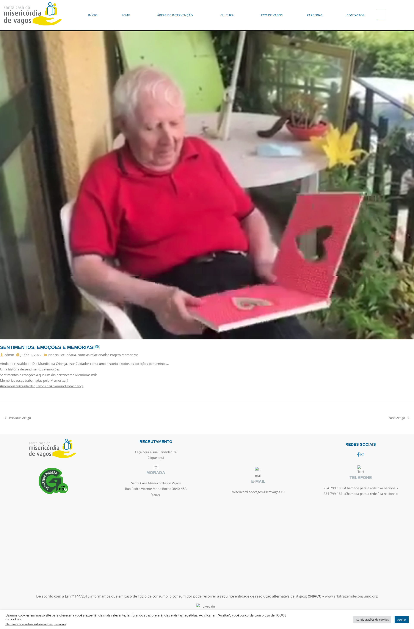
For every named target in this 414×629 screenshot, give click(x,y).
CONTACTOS (355, 15)
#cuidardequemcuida (34, 386)
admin (9, 355)
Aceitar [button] (401, 619)
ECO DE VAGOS (272, 15)
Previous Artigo (20, 418)
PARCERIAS (315, 15)
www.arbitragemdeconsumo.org (351, 596)
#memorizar (9, 386)
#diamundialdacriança (66, 386)
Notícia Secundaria (62, 355)
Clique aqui (155, 457)
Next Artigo (397, 418)
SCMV (126, 15)
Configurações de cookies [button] (372, 619)
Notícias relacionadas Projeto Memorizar (108, 355)
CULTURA (227, 15)
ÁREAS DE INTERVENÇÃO (175, 15)
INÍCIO (92, 15)
